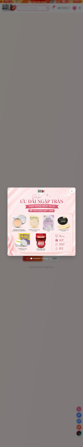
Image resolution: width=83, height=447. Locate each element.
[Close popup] (72, 191)
